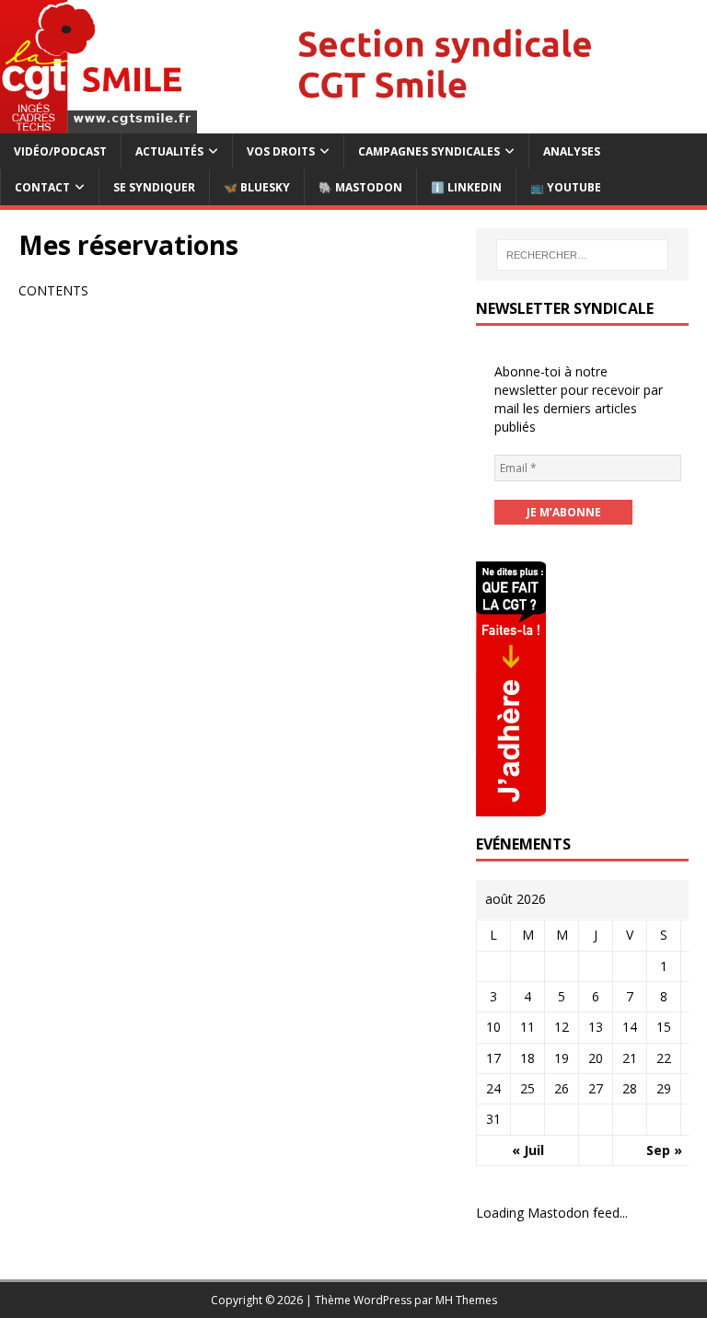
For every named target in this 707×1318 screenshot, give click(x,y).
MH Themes (466, 1300)
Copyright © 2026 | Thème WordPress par (323, 1300)
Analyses (571, 151)
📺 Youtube (565, 187)
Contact (42, 187)
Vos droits (281, 151)
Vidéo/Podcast (60, 151)
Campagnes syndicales (429, 151)
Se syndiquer (154, 187)
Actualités (169, 151)
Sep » (664, 1150)
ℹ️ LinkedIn (466, 187)
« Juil (528, 1150)
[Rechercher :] (582, 255)
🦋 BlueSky (257, 187)
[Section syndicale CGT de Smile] (353, 122)
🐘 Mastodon (360, 187)
